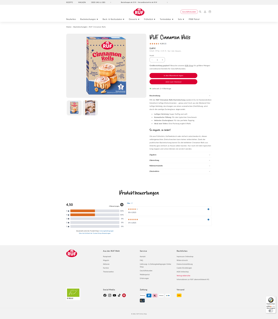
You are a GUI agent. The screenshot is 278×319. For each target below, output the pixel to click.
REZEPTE (69, 2)
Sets (180, 19)
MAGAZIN (82, 2)
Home (68, 27)
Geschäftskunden (189, 12)
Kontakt (143, 256)
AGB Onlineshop (183, 272)
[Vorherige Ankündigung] (110, 2)
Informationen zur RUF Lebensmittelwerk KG (193, 279)
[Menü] (274, 297)
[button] (200, 11)
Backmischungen (88, 19)
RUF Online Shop (142, 314)
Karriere (106, 268)
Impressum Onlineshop (185, 256)
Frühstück (148, 19)
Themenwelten (108, 272)
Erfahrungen (144, 278)
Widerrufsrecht (182, 260)
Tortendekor (165, 19)
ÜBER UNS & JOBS (98, 2)
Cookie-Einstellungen (184, 268)
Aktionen (106, 264)
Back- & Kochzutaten (112, 19)
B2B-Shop (189, 65)
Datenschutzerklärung (185, 264)
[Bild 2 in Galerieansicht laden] (90, 107)
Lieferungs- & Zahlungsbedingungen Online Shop (155, 265)
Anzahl (152, 55)
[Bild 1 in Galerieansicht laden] (74, 107)
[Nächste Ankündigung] (167, 2)
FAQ (141, 260)
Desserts (133, 19)
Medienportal (145, 274)
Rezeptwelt (107, 256)
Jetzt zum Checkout (173, 82)
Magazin (106, 260)
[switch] (271, 310)
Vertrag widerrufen (183, 276)
